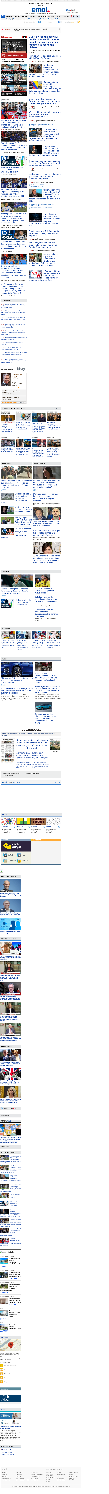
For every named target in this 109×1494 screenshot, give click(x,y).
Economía (17, 16)
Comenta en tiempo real (15, 55)
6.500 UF (13, 1305)
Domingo (55, 751)
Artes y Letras (37, 733)
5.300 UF (4, 1266)
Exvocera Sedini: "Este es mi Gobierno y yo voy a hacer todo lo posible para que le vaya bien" (44, 101)
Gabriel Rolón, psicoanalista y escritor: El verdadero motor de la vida (10, 914)
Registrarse (75, 12)
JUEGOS (5, 840)
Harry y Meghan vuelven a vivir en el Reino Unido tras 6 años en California (23, 521)
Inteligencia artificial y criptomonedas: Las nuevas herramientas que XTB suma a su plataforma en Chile (7, 451)
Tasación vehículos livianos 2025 (11, 773)
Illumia (3, 412)
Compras (6, 1382)
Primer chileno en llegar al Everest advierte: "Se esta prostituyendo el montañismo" (10, 957)
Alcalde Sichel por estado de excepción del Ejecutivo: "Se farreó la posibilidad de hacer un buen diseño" (13, 319)
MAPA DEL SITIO (35, 1480)
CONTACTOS (34, 1478)
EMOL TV (18, 1476)
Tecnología (9, 19)
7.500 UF (13, 1278)
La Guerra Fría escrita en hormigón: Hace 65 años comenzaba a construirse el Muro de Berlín (7, 644)
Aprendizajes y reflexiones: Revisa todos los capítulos (10, 932)
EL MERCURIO (50, 1477)
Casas (67, 0)
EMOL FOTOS (20, 1478)
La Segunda (73, 0)
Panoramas (7, 1370)
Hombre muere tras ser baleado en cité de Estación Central (45, 57)
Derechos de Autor (16, 1486)
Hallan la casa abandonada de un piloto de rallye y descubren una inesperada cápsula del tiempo (46, 677)
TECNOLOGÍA (6, 1480)
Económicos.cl (56, 0)
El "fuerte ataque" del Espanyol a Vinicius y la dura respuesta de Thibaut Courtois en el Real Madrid (13, 192)
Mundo (32, 16)
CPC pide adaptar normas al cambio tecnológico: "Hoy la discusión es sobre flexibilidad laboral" (9, 1018)
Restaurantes (7, 1378)
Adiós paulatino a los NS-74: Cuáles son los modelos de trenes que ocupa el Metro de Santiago (53, 644)
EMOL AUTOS (34, 1472)
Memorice (19, 827)
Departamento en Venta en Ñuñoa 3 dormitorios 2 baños (15, 1274)
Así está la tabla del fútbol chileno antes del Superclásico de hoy (12, 169)
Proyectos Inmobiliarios (10, 1366)
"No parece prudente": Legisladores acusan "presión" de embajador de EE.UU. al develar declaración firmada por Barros (10, 1213)
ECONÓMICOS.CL (74, 1472)
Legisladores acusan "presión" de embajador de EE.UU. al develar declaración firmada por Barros (44, 150)
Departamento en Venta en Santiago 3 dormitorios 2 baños (15, 1300)
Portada (4, 733)
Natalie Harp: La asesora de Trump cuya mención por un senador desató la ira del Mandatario (10, 1101)
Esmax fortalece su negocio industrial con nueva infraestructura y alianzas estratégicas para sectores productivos (54, 426)
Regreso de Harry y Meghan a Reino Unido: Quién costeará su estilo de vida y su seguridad (9, 1082)
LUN (58, 1476)
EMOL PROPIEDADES (37, 1474)
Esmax (49, 412)
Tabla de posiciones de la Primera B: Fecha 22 (15, 1196)
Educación (16, 19)
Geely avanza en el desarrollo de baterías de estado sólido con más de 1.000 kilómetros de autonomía (47, 689)
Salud (3, 1410)
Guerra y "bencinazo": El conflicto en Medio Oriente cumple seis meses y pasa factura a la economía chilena (13, 306)
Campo (23, 0)
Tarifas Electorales (8, 775)
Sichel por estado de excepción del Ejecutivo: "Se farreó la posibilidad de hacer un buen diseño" (45, 163)
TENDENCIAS (19, 1472)
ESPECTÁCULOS (6, 1478)
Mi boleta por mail (7, 1452)
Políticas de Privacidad (28, 1486)
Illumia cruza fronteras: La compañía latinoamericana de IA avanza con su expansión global (8, 426)
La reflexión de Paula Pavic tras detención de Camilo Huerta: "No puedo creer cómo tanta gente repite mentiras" (46, 483)
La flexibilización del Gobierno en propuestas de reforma (39, 185)
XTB (2, 437)
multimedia (6, 628)
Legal (19, 0)
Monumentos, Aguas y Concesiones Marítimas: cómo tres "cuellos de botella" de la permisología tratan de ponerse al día (23, 755)
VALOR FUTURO (73, 1476)
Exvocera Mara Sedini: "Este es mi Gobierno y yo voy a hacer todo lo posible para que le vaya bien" (13, 332)
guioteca (4, 1389)
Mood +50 (19, 412)
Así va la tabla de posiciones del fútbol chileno (23, 602)
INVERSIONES (61, 1474)
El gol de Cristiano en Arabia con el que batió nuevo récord (44, 590)
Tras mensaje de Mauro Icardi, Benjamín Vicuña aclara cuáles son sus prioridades (46, 523)
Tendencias (51, 16)
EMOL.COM (49, 1475)
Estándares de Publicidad (63, 1486)
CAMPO (59, 1472)
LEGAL (48, 1481)
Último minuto (7, 300)
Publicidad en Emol (7, 1450)
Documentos (23, 19)
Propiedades (42, 0)
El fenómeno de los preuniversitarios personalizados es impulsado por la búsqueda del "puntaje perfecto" (40, 755)
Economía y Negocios (13, 733)
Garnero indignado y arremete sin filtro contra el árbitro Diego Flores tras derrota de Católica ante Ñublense (13, 326)
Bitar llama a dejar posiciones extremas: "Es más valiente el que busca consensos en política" (10, 1039)
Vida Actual (51, 733)
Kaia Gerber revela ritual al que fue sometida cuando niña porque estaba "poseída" (46, 533)
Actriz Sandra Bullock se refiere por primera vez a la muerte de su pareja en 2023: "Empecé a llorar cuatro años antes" (46, 559)
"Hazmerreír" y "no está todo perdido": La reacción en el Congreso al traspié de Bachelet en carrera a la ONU (45, 195)
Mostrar (41, 5)
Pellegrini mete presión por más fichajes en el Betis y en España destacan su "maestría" (14, 591)
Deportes (25, 16)
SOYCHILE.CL (61, 1480)
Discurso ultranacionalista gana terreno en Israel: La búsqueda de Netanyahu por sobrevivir (10, 1064)
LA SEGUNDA (60, 1478)
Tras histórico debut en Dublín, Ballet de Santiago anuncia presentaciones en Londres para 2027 (44, 220)
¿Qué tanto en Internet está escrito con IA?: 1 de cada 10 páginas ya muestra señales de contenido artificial (44, 135)
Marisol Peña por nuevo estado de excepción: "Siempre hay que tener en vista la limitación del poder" (10, 978)
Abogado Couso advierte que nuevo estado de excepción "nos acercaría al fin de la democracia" (10, 998)
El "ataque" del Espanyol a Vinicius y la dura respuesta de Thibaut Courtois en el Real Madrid (13, 312)
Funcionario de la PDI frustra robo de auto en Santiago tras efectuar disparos (44, 233)
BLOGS (48, 1479)
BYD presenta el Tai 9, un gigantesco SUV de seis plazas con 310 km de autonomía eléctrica (17, 690)
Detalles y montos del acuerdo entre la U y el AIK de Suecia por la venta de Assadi (46, 600)
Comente (21, 388)
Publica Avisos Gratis (8, 1454)
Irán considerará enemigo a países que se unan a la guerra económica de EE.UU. (45, 114)
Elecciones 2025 (53, 19)
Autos (35, 0)
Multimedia (31, 19)
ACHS (49, 437)
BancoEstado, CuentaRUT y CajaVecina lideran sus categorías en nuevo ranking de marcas (39, 426)
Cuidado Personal (9, 1374)
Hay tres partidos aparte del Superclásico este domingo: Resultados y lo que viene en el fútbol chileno (13, 245)
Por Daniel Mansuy (8, 399)
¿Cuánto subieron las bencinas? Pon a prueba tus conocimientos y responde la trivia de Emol (44, 275)
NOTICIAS (4, 1472)
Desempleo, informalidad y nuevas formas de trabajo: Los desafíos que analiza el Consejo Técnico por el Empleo (54, 452)
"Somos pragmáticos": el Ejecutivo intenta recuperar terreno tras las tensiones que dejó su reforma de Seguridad (32, 743)
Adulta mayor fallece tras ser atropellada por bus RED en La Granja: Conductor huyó (43, 245)
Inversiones (29, 0)
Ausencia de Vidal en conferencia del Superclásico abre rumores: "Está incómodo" (46, 612)
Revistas (4, 735)
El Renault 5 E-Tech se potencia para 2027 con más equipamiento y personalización (17, 680)
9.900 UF (4, 1292)
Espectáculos (41, 16)
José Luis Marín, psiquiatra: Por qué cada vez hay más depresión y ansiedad (10, 895)
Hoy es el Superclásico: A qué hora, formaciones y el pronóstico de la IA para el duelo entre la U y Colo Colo (13, 123)
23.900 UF (4, 1331)
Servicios (66, 16)
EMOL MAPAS (5, 1337)
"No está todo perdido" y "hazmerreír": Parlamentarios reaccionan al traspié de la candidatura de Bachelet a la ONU (10, 1179)
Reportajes (44, 733)
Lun (78, 0)
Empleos (49, 0)
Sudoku (49, 827)
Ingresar (68, 12)
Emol (2, 0)
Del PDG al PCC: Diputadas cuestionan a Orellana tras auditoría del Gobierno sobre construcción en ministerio (44, 260)
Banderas (4, 827)
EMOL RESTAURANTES (22, 1480)
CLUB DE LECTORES (49, 1473)
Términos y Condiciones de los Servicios (45, 1486)
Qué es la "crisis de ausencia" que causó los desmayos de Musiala (16, 533)
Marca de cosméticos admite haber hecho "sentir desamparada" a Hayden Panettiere (45, 497)
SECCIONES (8, 37)
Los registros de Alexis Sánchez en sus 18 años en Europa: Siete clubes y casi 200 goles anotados (38, 644)
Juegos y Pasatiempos (41, 19)
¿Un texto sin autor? (17, 375)
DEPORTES (5, 1476)
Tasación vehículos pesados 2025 (33, 773)
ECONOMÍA (5, 1474)
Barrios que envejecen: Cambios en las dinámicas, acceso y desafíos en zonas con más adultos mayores (45, 70)
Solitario (34, 827)
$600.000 (4, 1319)
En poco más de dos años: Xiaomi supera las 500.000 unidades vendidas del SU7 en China (45, 718)
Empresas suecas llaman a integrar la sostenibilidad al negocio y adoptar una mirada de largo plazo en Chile (38, 452)
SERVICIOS (19, 1474)
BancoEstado (37, 412)
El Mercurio (8, 0)
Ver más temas (5, 1115)
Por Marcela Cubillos (8, 394)
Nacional (9, 16)
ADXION (71, 1474)
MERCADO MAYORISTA (72, 1479)
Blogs (15, 0)
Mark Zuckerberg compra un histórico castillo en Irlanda (23, 509)
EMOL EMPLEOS (35, 1476)
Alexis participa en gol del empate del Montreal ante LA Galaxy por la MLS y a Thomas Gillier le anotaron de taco (10, 1159)
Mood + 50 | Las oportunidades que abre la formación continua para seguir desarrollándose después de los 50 (22, 453)
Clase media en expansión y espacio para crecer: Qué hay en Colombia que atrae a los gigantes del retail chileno (45, 87)
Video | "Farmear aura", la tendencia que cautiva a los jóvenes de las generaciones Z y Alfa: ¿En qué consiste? (16, 484)
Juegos (4, 814)
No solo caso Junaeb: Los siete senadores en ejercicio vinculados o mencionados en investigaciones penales (10, 1232)
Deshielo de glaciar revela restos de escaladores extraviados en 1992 (16, 498)
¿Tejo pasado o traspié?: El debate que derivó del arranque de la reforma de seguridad (45, 176)
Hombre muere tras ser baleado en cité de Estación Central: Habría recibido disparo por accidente (14, 354)
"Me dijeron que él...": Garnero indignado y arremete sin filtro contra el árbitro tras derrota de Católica (14, 146)
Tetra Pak (35, 437)
